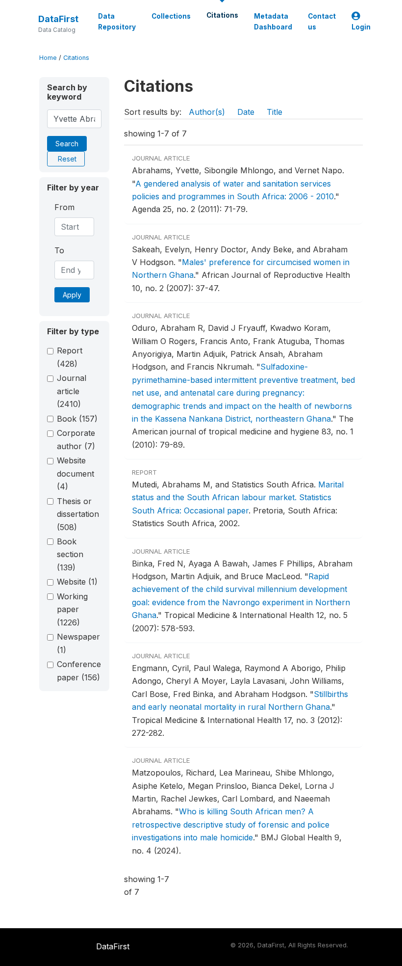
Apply (72, 295)
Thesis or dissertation (78, 514)
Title (274, 112)
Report (69, 357)
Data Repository (117, 21)
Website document (75, 473)
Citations (222, 15)
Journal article (71, 391)
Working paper (72, 609)
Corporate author (76, 439)
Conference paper (79, 670)
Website (77, 582)
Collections (171, 16)
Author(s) (207, 112)
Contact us (322, 21)
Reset (67, 159)
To (59, 250)
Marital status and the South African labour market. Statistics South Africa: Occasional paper (238, 497)
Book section (70, 554)
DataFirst (58, 19)
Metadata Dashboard (273, 21)
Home (48, 57)
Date (245, 112)
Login (361, 27)
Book (77, 419)
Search (66, 143)
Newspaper (78, 643)
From (64, 207)
